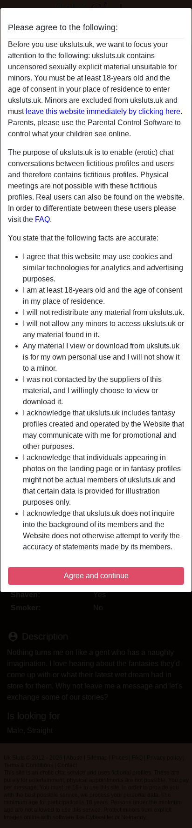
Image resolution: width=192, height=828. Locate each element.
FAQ (42, 219)
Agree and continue (96, 576)
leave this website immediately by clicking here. (104, 111)
